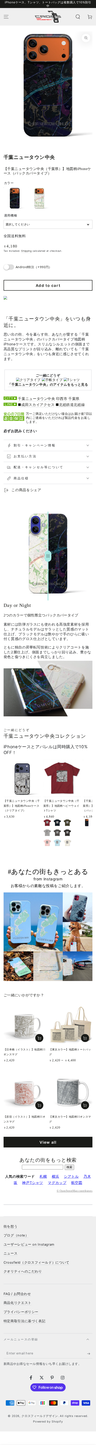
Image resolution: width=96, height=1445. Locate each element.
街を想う (11, 1226)
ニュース (11, 1253)
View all (48, 1142)
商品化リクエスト (17, 1303)
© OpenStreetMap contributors (74, 1190)
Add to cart (48, 285)
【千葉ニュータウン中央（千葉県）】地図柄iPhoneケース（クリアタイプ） (22, 805)
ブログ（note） (16, 1235)
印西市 (61, 399)
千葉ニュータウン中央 (36, 399)
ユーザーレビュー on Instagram (29, 1244)
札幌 (43, 1176)
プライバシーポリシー (21, 1312)
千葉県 (73, 399)
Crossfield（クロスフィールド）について (36, 1263)
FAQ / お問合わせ (17, 1294)
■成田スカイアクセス (36, 405)
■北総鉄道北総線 (70, 405)
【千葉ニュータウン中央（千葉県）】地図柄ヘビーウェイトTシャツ (61, 805)
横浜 (55, 1176)
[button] (78, 17)
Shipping (26, 250)
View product (85, 1038)
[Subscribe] (89, 1353)
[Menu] (6, 17)
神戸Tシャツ (32, 1183)
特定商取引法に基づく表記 (25, 1321)
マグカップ (57, 1183)
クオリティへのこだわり (23, 1271)
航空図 (76, 1183)
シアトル (71, 1176)
